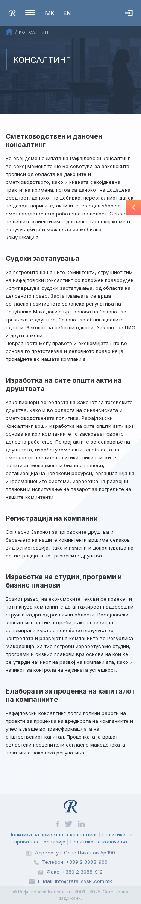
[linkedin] (81, 824)
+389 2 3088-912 (82, 872)
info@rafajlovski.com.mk (83, 881)
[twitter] (69, 824)
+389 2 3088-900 (87, 862)
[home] (12, 12)
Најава (133, 20)
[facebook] (58, 824)
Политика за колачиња (98, 842)
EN (67, 13)
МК (49, 13)
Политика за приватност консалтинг (53, 834)
